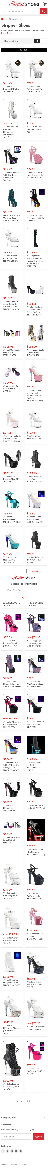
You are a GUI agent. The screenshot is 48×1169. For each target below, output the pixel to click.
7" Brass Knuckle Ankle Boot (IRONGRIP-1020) (35, 479)
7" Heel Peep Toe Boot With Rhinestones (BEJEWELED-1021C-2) (10, 131)
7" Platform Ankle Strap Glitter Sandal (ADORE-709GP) (35, 175)
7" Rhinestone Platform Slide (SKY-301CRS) (11, 479)
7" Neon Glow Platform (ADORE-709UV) (35, 1071)
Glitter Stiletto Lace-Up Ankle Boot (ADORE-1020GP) (12, 218)
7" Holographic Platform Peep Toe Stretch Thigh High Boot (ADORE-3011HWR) (35, 260)
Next (27, 1101)
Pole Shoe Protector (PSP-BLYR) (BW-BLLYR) (35, 559)
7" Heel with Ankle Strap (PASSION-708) (34, 129)
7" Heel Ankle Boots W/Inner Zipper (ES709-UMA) (35, 352)
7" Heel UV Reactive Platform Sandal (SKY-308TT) (35, 724)
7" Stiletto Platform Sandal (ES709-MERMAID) (11, 840)
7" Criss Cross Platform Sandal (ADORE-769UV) (10, 643)
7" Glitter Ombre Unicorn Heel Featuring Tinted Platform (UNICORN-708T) (35, 395)
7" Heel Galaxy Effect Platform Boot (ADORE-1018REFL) (12, 684)
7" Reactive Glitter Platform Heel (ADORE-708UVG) (35, 519)
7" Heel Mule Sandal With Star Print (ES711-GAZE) (11, 352)
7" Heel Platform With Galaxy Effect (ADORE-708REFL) (35, 684)
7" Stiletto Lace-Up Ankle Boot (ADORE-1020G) (12, 1086)
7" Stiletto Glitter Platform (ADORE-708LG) (35, 984)
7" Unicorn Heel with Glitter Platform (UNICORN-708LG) (12, 438)
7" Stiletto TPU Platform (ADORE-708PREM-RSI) (35, 89)
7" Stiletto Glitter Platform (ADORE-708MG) (11, 940)
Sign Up (38, 1136)
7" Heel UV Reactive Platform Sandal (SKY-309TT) (12, 724)
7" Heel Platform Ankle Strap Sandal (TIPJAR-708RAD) (11, 258)
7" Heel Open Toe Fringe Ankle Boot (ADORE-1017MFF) (12, 982)
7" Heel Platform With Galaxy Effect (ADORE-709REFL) (35, 643)
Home (4, 19)
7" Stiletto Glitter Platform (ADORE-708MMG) (11, 895)
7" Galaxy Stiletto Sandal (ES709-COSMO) (10, 388)
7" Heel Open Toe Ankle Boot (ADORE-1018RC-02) (36, 218)
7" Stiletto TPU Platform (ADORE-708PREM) (11, 89)
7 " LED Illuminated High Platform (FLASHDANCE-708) (36, 852)
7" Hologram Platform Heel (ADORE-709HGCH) (12, 519)
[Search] (43, 11)
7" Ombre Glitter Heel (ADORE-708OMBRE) (10, 559)
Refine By (24, 50)
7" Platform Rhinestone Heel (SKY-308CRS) (10, 808)
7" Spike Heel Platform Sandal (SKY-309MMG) (34, 896)
